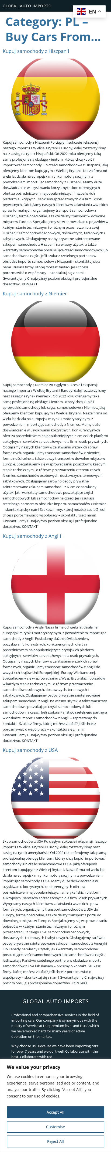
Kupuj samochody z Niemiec (35, 293)
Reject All (55, 1141)
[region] (55, 1105)
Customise (55, 1126)
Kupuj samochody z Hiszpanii (36, 51)
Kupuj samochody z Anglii (32, 536)
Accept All (55, 1112)
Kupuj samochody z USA (30, 750)
